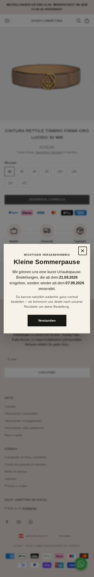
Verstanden (47, 320)
